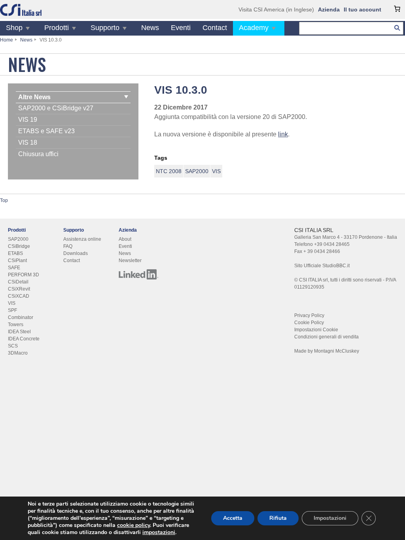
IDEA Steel (19, 331)
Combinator (20, 317)
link (283, 134)
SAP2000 (196, 171)
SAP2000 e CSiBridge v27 (55, 108)
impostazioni (158, 532)
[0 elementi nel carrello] (397, 9)
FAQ (67, 246)
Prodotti (56, 28)
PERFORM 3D (23, 275)
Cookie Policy (309, 322)
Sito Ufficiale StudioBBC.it (322, 265)
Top (4, 200)
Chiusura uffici (38, 154)
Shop (14, 28)
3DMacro (18, 353)
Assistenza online (82, 239)
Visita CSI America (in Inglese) (276, 9)
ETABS (15, 253)
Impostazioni (330, 518)
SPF (12, 310)
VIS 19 (27, 119)
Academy (254, 28)
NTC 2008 (169, 171)
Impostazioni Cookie (316, 329)
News (150, 28)
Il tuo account (362, 9)
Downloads (75, 253)
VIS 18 (27, 142)
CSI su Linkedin (138, 274)
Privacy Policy (309, 315)
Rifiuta (278, 518)
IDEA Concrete (24, 339)
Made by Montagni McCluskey (326, 351)
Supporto (105, 28)
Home (6, 40)
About (125, 239)
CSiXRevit (19, 289)
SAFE (14, 267)
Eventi (181, 28)
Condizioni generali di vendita (326, 337)
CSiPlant (17, 260)
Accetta (232, 518)
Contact (214, 28)
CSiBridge (19, 246)
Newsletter (130, 260)
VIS (216, 171)
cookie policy (133, 525)
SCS (13, 346)
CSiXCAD (18, 296)
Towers (15, 324)
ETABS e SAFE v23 (46, 131)
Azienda (329, 9)
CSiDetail (18, 282)
